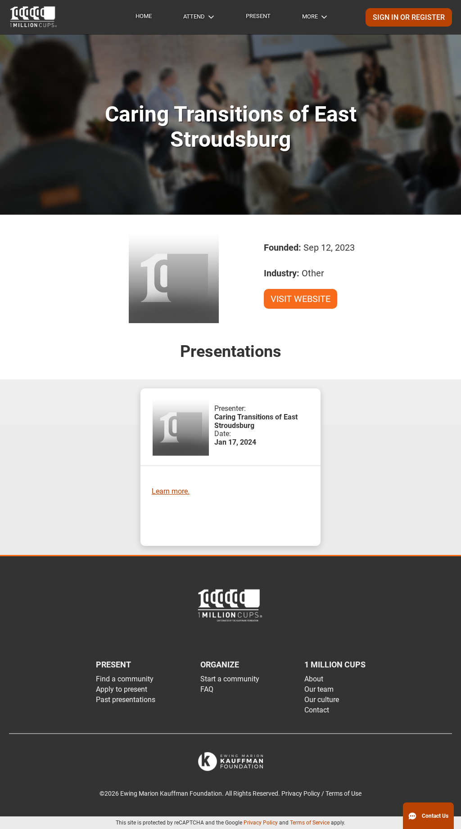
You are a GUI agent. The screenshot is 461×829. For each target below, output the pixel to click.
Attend (194, 16)
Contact (316, 710)
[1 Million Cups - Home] (34, 17)
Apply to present (121, 689)
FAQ (206, 689)
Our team (319, 689)
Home (144, 16)
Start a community (229, 679)
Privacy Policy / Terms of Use (321, 793)
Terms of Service (310, 823)
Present (258, 16)
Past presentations (125, 699)
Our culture (321, 699)
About (313, 679)
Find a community (125, 679)
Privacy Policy (261, 823)
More (310, 16)
